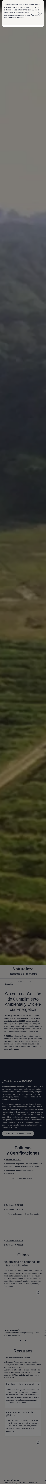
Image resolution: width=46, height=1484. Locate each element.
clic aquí (22, 18)
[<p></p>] (40, 13)
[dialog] (23, 742)
